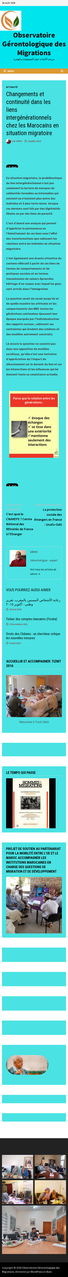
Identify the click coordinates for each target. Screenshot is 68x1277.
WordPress (37, 1271)
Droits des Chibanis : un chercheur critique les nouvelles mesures (33, 636)
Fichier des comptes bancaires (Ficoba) (31, 619)
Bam (49, 1271)
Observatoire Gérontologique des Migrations (34, 43)
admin (19, 141)
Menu (11, 71)
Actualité (11, 86)
